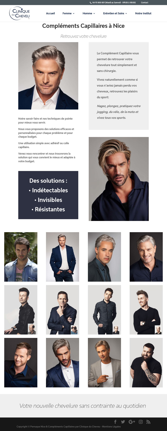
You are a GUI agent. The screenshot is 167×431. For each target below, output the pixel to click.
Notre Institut (143, 13)
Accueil (50, 13)
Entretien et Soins (113, 13)
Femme (67, 13)
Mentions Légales (111, 426)
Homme (87, 13)
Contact (144, 2)
